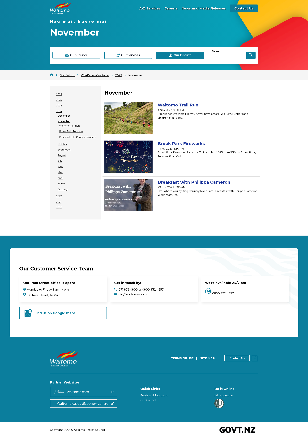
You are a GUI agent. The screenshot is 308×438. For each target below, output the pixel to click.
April (60, 178)
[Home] (60, 13)
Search (217, 51)
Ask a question (223, 395)
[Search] (250, 55)
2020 (59, 207)
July (60, 161)
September (64, 149)
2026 (59, 94)
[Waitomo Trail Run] (128, 118)
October (62, 144)
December (64, 115)
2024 (59, 105)
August (62, 155)
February (63, 189)
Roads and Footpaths (154, 395)
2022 (59, 196)
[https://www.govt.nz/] (237, 433)
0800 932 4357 (222, 293)
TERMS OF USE (182, 358)
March (61, 183)
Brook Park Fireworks (71, 131)
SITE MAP (207, 358)
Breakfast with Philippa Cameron (77, 137)
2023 (59, 111)
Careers (171, 8)
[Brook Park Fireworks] (128, 157)
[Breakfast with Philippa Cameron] (128, 195)
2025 (59, 100)
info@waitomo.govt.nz (134, 294)
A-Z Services (149, 8)
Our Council (148, 400)
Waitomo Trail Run (69, 125)
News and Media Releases (204, 8)
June (60, 166)
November (64, 121)
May (60, 172)
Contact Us (243, 8)
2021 (58, 202)
